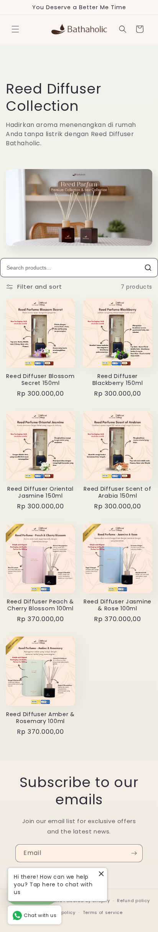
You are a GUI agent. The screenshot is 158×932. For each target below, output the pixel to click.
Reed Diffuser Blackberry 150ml (117, 379)
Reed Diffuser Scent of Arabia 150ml (117, 492)
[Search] (148, 268)
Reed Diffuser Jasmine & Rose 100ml (117, 605)
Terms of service (103, 912)
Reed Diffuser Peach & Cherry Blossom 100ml (40, 605)
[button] (15, 29)
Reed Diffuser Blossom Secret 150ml (40, 379)
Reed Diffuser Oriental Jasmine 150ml (40, 492)
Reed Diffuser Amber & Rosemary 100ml (40, 718)
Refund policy (133, 900)
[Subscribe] (133, 853)
